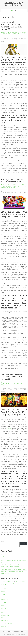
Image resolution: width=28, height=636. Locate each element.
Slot (16, 32)
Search (2, 541)
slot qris (3, 591)
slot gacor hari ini (16, 39)
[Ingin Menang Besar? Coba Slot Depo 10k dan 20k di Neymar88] (14, 394)
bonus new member (6, 597)
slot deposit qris (5, 626)
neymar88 (12, 32)
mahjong (3, 594)
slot (18, 38)
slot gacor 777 (4, 599)
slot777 (3, 612)
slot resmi (3, 608)
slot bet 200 (21, 32)
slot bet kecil (21, 38)
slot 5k (2, 605)
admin (3, 32)
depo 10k (3, 588)
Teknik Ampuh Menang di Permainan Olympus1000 (13, 569)
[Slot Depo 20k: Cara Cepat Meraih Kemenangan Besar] (14, 197)
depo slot (15, 38)
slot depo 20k (21, 186)
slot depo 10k (14, 33)
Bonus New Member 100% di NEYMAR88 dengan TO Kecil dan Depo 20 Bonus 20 (13, 583)
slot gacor (20, 33)
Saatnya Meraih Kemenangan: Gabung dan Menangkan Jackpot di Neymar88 (12, 25)
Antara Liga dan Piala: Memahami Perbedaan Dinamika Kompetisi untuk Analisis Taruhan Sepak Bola (13, 560)
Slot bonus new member (7, 623)
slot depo (8, 33)
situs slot (19, 191)
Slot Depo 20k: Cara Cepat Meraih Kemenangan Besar (13, 180)
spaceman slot (4, 620)
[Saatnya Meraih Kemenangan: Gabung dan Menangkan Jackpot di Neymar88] (14, 44)
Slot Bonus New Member (7, 581)
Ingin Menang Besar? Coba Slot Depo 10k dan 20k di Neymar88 (12, 376)
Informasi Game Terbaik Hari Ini (14, 4)
